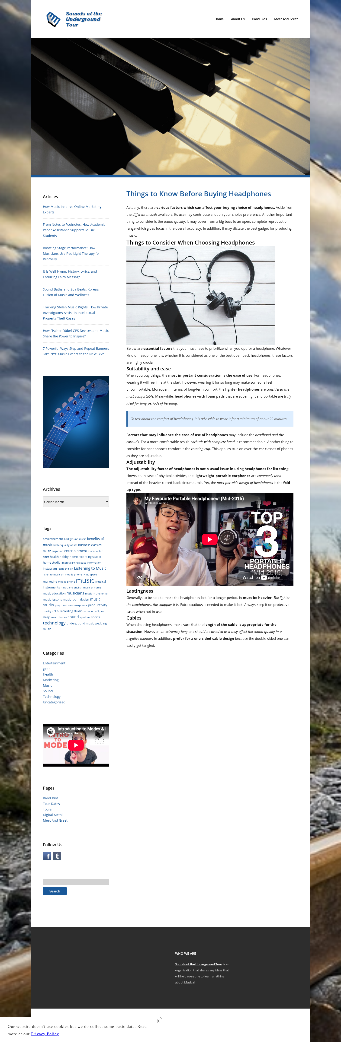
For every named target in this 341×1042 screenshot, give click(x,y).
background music (75, 539)
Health (48, 674)
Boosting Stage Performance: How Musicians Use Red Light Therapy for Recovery (71, 253)
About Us (238, 19)
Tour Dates (51, 803)
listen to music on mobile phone (62, 574)
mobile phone (66, 581)
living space (90, 574)
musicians (75, 593)
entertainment (75, 550)
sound (73, 616)
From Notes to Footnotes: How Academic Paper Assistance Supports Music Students (74, 230)
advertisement (53, 539)
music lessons (52, 599)
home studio (52, 562)
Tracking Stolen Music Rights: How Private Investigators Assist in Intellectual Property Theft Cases (75, 312)
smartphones (59, 617)
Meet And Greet (286, 19)
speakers (85, 617)
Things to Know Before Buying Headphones (198, 193)
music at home (92, 587)
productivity (97, 605)
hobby (64, 557)
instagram (50, 568)
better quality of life (65, 545)
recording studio (71, 611)
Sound (48, 691)
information (94, 562)
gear (46, 668)
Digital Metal (53, 815)
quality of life (51, 611)
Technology (52, 696)
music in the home (96, 593)
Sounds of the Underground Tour (198, 964)
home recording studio (85, 557)
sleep (46, 617)
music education (54, 593)
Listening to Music (90, 568)
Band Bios (259, 19)
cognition (57, 551)
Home (219, 19)
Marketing (51, 680)
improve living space (73, 562)
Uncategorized (54, 702)
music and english (71, 587)
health (54, 557)
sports (95, 617)
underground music (80, 623)
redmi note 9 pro (94, 611)
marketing (50, 581)
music (85, 580)
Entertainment (54, 663)
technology (54, 623)
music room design (76, 599)
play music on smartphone (71, 605)
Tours (47, 809)
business (84, 545)
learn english (65, 568)
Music (47, 685)
